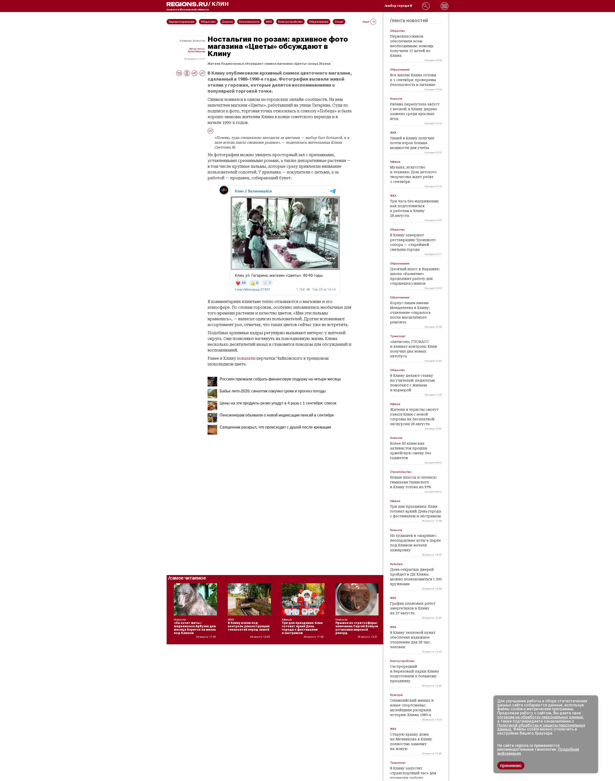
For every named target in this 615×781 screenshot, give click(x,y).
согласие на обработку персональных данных (540, 717)
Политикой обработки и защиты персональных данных (541, 727)
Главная (186, 40)
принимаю (511, 765)
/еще (366, 21)
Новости (199, 40)
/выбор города (397, 5)
